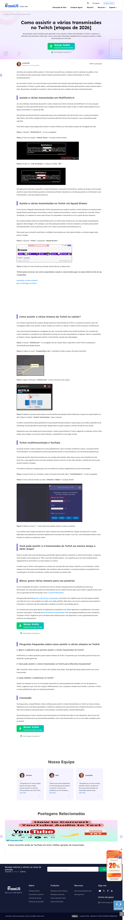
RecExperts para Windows (59, 891)
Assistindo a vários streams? (27, 280)
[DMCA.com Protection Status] (75, 916)
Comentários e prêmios (36, 894)
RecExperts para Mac (57, 894)
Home (7, 14)
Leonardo (26, 63)
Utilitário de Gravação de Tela (20, 14)
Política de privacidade (36, 902)
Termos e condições (30, 916)
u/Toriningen (24, 283)
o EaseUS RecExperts (56, 593)
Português (95, 3)
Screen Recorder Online (58, 898)
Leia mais (23, 793)
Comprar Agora (76, 7)
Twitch (34, 283)
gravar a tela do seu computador (46, 598)
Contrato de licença (35, 898)
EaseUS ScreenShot (57, 902)
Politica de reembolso (18, 916)
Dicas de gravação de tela (82, 891)
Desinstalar (9, 916)
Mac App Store (79, 894)
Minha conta (40, 916)
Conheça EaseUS (34, 891)
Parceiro (90, 7)
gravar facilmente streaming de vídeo (55, 612)
